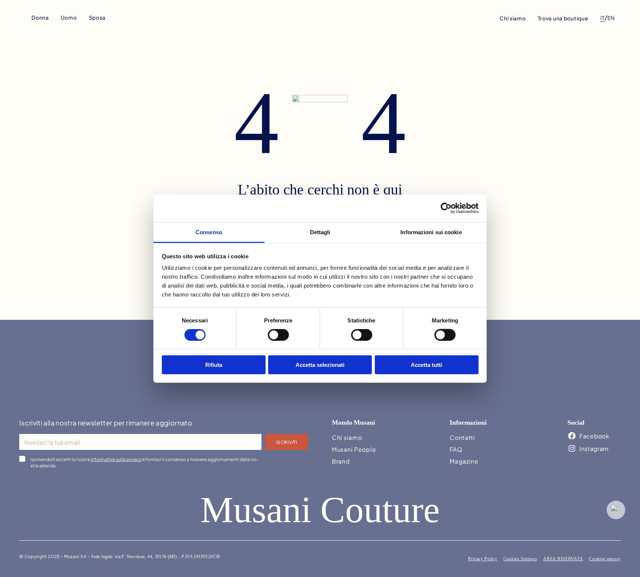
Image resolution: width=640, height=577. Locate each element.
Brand (341, 461)
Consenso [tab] (209, 232)
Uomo (69, 17)
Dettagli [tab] (320, 232)
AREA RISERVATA (563, 559)
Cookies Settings (520, 559)
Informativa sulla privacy (116, 458)
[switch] (278, 335)
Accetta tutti (426, 364)
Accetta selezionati (320, 364)
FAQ (456, 449)
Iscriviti (286, 441)
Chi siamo (513, 18)
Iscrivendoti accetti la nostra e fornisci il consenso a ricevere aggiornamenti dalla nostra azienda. (144, 461)
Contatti (462, 437)
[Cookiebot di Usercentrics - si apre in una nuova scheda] (446, 208)
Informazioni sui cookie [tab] (430, 232)
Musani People (354, 449)
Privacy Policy (482, 559)
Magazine (464, 461)
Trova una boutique (563, 18)
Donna (40, 17)
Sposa (97, 17)
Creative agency (605, 559)
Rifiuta (213, 364)
